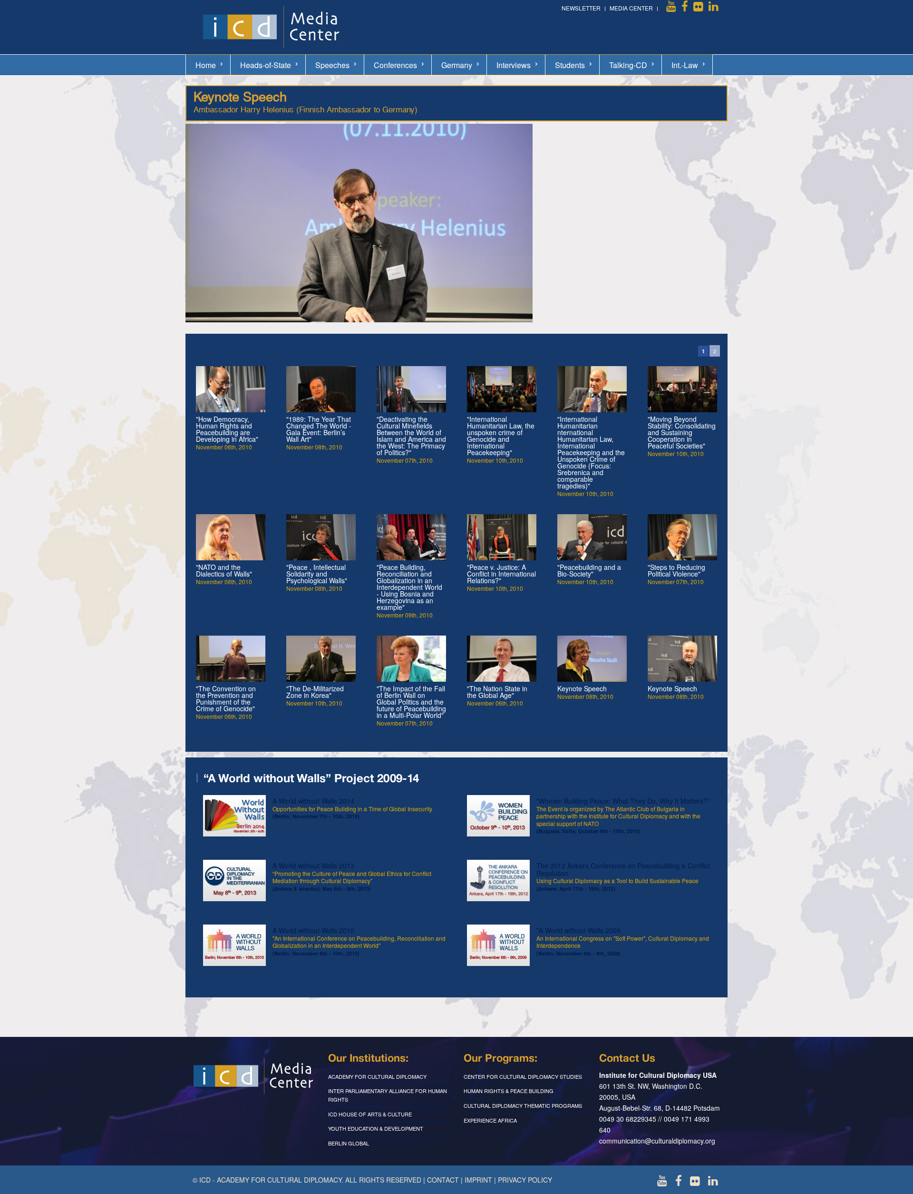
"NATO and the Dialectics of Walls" (224, 570)
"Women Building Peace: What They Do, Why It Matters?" (622, 815)
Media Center (631, 8)
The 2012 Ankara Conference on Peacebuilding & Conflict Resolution (623, 876)
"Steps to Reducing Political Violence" (676, 570)
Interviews (513, 65)
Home (205, 65)
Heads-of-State (265, 65)
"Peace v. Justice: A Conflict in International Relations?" (501, 573)
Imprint (478, 1179)
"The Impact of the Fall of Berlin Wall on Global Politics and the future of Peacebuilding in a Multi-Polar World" (411, 702)
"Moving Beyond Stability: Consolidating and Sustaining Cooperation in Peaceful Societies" (682, 432)
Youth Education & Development (375, 1128)
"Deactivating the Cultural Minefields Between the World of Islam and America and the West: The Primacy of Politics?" (411, 435)
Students (570, 65)
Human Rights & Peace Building (509, 1090)
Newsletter (581, 8)
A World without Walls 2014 (352, 808)
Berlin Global (348, 1143)
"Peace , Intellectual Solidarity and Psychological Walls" (316, 573)
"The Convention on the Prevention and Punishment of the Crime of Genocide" (226, 698)
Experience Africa (490, 1120)
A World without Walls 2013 (351, 876)
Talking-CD (628, 65)
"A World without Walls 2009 (622, 940)
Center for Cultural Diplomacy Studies (523, 1076)
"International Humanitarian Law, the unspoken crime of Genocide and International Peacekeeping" (500, 435)
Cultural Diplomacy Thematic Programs (523, 1105)
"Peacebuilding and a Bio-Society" (589, 570)
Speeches (332, 65)
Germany (456, 65)
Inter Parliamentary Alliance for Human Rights (387, 1095)
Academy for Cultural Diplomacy (377, 1076)
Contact (443, 1179)
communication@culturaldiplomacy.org (657, 1140)
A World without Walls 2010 (359, 940)
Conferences (395, 65)
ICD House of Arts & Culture (370, 1114)
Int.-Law (684, 65)
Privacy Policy (525, 1179)
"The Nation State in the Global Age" (497, 692)
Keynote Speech (582, 688)
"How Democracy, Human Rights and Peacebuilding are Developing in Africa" (227, 429)
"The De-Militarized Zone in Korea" (315, 692)
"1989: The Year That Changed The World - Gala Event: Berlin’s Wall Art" (318, 429)
